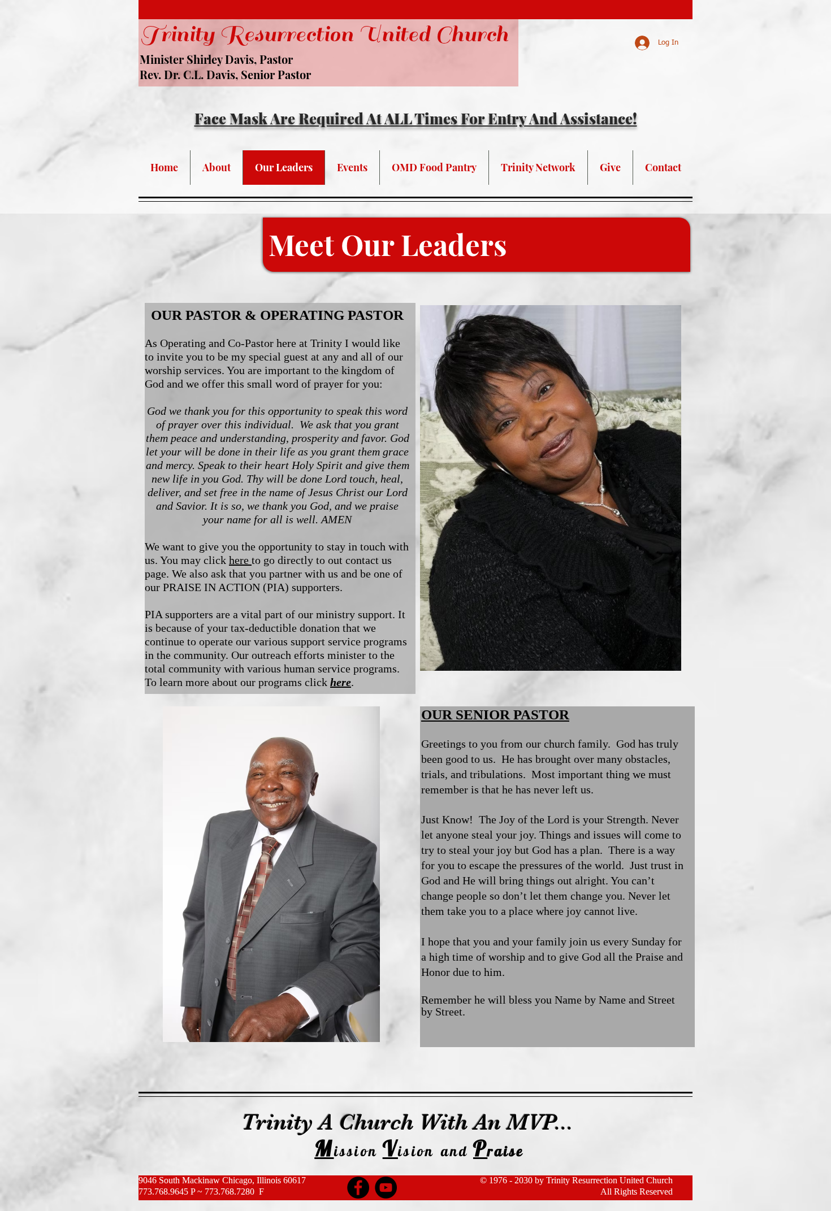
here (240, 560)
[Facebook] (358, 1188)
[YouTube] (386, 1188)
